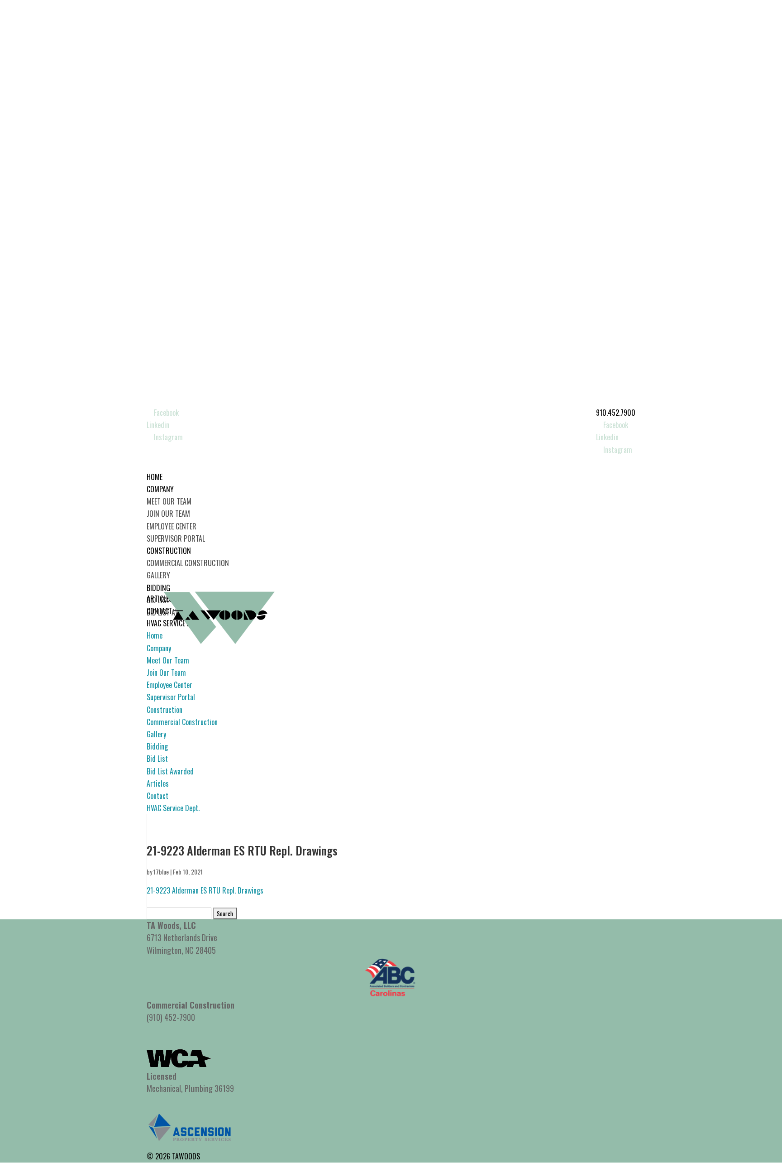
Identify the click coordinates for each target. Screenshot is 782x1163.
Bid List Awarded (170, 771)
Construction (164, 709)
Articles (158, 783)
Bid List (157, 758)
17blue (161, 871)
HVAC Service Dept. (173, 808)
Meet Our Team (169, 501)
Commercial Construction (188, 562)
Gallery (158, 575)
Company (159, 648)
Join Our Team (168, 513)
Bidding (157, 746)
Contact (157, 795)
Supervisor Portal (176, 538)
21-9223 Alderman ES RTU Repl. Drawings (205, 890)
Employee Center (171, 526)
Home (154, 635)
